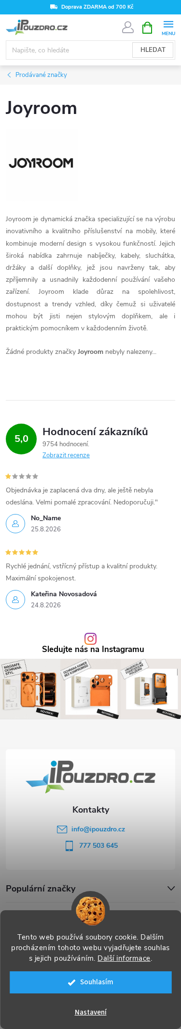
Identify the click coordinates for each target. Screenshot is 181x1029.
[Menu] (168, 27)
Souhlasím (96, 982)
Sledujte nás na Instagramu (93, 650)
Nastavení (91, 1012)
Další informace (124, 958)
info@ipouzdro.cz (98, 829)
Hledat (153, 50)
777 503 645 (98, 845)
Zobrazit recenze (66, 455)
